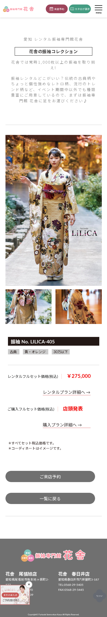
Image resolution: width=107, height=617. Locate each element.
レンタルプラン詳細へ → (66, 392)
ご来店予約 (50, 477)
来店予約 (59, 9)
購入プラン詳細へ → (62, 425)
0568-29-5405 (73, 584)
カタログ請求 (82, 9)
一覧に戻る (50, 499)
